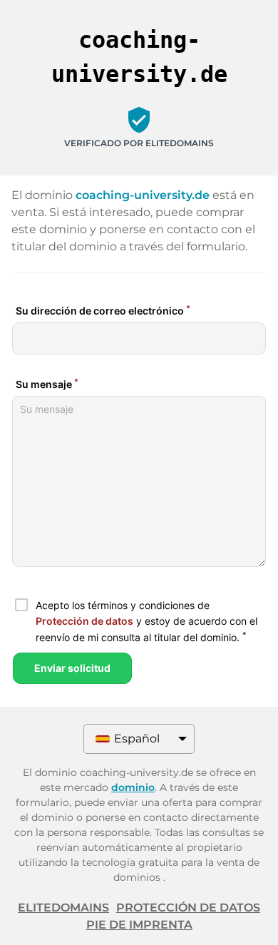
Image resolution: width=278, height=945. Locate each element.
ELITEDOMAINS (63, 907)
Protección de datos (188, 907)
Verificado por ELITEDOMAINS (139, 143)
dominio (133, 787)
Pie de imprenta (139, 924)
